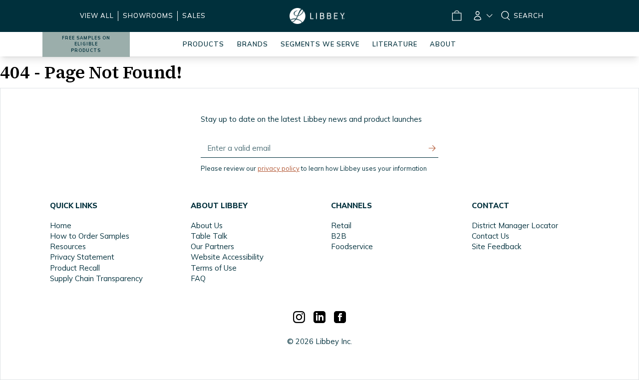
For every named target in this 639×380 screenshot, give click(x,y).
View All (97, 15)
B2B (338, 236)
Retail (341, 225)
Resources (68, 246)
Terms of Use (214, 268)
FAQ (198, 278)
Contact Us (490, 236)
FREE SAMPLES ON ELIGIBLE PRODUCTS (86, 44)
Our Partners (212, 246)
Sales (194, 15)
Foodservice (352, 246)
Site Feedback (496, 246)
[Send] (432, 148)
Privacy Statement (82, 257)
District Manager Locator (515, 225)
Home (60, 225)
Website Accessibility (227, 257)
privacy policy (279, 168)
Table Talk (209, 236)
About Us (207, 225)
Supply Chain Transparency (96, 278)
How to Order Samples (89, 236)
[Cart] (456, 15)
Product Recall (75, 268)
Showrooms (148, 15)
